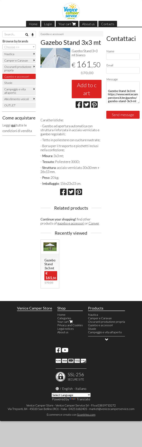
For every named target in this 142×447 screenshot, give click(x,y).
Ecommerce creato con (71, 414)
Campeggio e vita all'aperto (15, 90)
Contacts (107, 24)
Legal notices (65, 328)
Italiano (80, 389)
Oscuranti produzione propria (17, 68)
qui (13, 125)
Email (109, 65)
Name (110, 51)
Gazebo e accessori (52, 34)
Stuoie (8, 82)
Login (48, 24)
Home (33, 24)
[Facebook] (58, 351)
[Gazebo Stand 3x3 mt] (55, 58)
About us (88, 24)
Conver (94, 223)
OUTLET (10, 105)
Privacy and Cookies (70, 325)
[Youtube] (65, 351)
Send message (123, 114)
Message (112, 79)
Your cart (65, 24)
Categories (64, 318)
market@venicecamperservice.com (111, 409)
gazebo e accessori (70, 223)
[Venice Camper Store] (71, 11)
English (67, 389)
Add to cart (87, 89)
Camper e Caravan (16, 60)
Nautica (9, 54)
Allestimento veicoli (16, 99)
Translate (83, 399)
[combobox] (19, 46)
